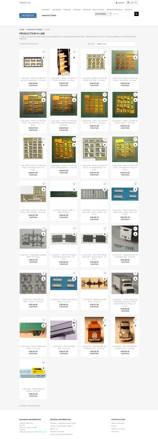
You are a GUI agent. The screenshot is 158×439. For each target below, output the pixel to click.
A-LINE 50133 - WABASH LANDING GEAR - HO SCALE (94, 300)
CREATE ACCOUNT (118, 429)
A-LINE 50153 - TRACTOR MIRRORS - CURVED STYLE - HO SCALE (125, 347)
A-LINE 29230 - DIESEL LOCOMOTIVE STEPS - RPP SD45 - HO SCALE (64, 79)
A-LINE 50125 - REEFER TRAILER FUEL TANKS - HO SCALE (64, 300)
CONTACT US (24, 2)
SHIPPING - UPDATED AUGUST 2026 (63, 423)
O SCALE (77, 9)
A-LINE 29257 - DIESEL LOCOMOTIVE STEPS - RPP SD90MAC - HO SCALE (33, 211)
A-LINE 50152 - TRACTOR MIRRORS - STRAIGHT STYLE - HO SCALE (94, 347)
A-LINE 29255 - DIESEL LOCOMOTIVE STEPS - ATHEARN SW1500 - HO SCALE (94, 167)
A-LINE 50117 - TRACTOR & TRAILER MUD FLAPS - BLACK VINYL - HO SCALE (63, 257)
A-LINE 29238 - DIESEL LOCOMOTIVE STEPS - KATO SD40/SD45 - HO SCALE (33, 123)
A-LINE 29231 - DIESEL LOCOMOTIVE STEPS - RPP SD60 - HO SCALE (94, 79)
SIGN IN (114, 426)
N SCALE (46, 9)
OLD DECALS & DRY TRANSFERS (61, 434)
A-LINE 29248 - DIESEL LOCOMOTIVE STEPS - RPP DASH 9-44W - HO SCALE (33, 167)
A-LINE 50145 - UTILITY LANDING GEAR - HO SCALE (63, 347)
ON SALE (128, 9)
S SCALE (67, 9)
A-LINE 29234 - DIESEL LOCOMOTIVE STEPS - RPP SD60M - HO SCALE (125, 79)
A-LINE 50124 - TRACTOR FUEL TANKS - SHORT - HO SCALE (33, 300)
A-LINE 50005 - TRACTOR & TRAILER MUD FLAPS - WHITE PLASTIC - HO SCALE (94, 212)
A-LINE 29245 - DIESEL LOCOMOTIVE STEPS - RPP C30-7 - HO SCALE (94, 122)
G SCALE (86, 9)
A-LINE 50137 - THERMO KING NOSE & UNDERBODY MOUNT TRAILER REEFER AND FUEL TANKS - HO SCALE (125, 302)
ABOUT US (54, 429)
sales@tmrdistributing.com (37, 432)
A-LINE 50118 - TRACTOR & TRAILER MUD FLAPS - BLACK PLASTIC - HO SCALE (94, 257)
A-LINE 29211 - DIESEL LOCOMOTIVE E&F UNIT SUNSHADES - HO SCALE (33, 79)
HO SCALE (56, 9)
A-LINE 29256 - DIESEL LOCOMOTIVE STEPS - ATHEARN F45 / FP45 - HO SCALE (125, 167)
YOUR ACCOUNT (118, 419)
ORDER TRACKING (117, 423)
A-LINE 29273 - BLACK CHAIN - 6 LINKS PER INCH (63, 211)
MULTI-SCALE (98, 9)
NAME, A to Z (117, 44)
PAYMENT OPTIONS (57, 432)
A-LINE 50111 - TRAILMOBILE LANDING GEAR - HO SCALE (33, 256)
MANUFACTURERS (49, 15)
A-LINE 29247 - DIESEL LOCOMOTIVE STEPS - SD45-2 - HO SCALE (125, 122)
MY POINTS (115, 432)
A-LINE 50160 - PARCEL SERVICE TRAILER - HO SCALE (33, 390)
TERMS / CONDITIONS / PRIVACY (61, 426)
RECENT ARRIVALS (114, 9)
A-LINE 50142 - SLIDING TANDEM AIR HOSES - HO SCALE (33, 347)
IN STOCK (33, 85)
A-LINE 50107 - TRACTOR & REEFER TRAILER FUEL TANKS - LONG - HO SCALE (124, 212)
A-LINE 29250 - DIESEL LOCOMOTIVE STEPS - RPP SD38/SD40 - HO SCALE (64, 166)
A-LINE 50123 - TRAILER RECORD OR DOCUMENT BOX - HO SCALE (125, 256)
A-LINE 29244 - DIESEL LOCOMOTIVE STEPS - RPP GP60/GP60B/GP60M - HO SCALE (64, 123)
